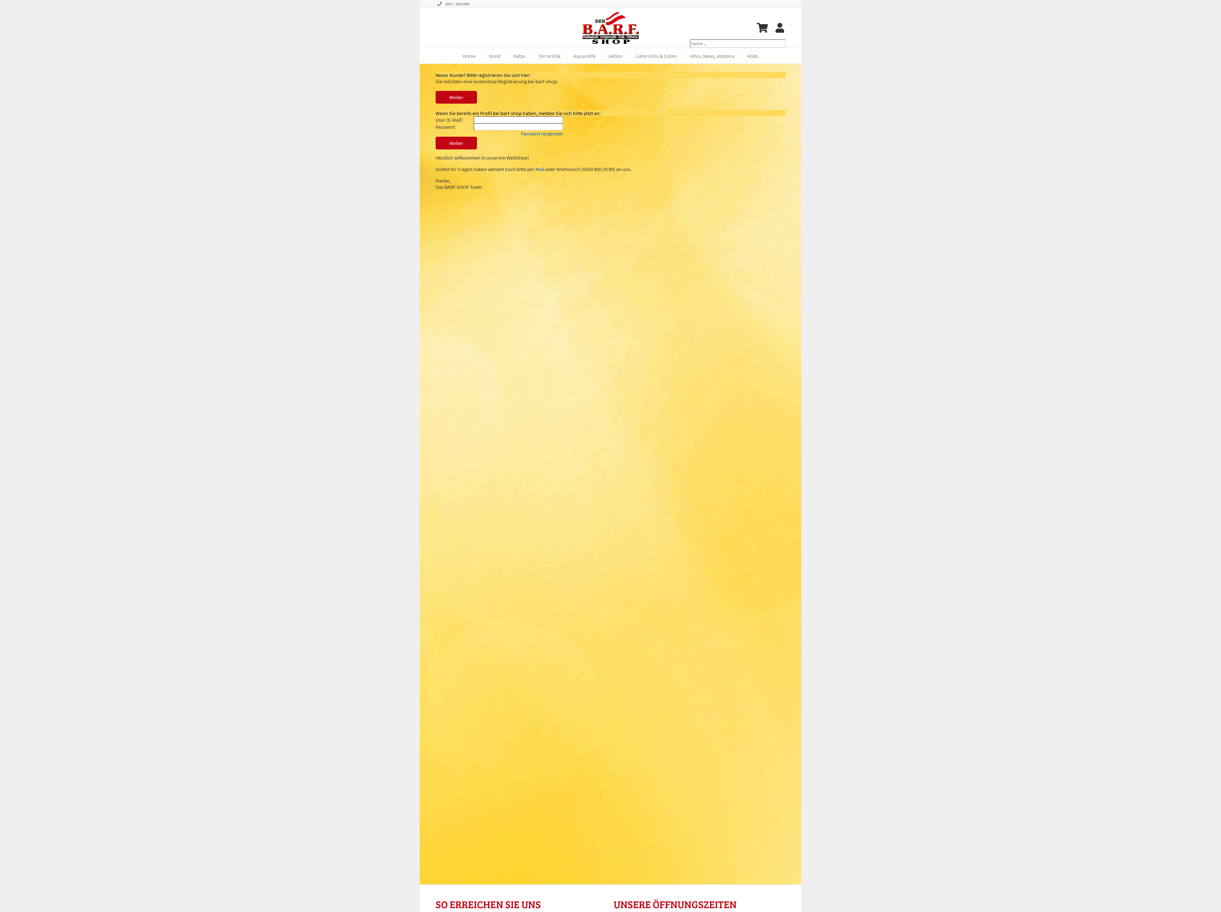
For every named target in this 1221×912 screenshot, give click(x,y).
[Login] (779, 28)
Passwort (445, 127)
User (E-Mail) (449, 120)
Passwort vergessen (542, 133)
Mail (539, 169)
